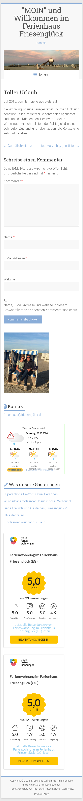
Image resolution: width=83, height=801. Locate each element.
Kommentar (13, 181)
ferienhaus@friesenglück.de (23, 415)
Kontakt (41, 42)
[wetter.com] (15, 470)
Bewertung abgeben (33, 639)
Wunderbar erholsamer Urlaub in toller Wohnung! (37, 501)
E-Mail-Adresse (15, 258)
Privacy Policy (41, 794)
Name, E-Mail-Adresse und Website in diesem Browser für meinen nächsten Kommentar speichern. (41, 307)
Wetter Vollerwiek (34, 428)
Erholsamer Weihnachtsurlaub (24, 522)
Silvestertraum (14, 515)
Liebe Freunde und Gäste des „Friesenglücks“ (35, 508)
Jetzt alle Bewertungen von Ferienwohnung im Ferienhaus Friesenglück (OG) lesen (34, 749)
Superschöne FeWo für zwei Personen (31, 494)
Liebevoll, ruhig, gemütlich (59, 146)
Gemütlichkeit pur (18, 146)
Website (9, 279)
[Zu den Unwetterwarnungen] (16, 445)
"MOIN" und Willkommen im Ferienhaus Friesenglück (41, 21)
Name (9, 237)
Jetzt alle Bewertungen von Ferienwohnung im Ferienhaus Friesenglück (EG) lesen (34, 628)
